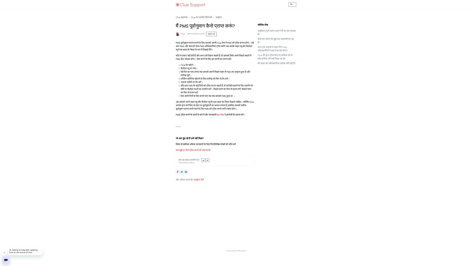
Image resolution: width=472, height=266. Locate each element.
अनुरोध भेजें (199, 179)
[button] (203, 160)
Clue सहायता (182, 17)
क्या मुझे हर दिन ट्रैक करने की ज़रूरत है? (193, 150)
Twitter (182, 172)
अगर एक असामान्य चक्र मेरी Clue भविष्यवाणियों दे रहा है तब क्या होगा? (273, 49)
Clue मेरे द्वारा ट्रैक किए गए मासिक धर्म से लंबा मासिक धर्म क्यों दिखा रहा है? (275, 57)
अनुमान (218, 17)
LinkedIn (186, 172)
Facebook (177, 172)
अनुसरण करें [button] (211, 34)
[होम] (191, 5)
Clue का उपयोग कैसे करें (201, 17)
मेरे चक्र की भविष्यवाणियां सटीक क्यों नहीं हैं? (277, 63)
